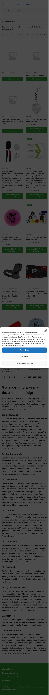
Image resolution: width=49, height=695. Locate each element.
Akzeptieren (24, 350)
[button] (45, 330)
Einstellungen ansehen (24, 363)
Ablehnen (24, 357)
